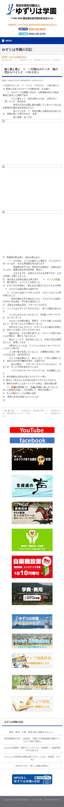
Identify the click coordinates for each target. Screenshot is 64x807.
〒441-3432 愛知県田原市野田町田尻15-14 (32, 18)
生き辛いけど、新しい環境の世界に (32, 766)
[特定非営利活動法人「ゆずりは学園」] (32, 13)
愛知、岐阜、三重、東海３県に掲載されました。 (32, 732)
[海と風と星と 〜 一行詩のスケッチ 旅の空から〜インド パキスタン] (32, 162)
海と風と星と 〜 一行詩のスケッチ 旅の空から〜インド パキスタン (16, 413)
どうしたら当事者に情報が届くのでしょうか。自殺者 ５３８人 (32, 758)
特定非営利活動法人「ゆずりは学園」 (28, 800)
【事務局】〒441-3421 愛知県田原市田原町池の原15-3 (32, 25)
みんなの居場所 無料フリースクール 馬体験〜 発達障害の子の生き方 (32, 749)
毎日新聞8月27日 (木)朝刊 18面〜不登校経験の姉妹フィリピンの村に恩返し (32, 739)
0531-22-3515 (37, 29)
